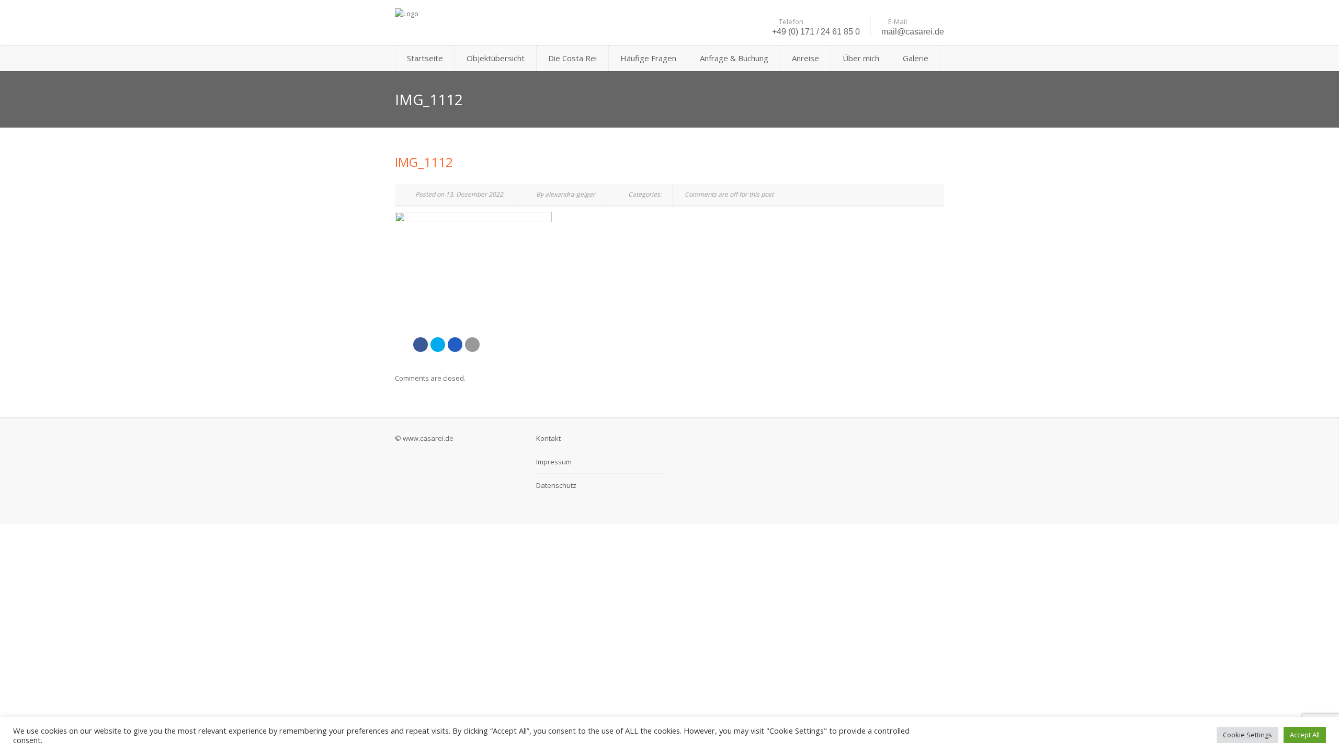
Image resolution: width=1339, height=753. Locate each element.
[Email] (472, 344)
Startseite (425, 58)
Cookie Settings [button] (1247, 734)
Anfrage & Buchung (734, 58)
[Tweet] (437, 344)
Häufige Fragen (648, 58)
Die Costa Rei (572, 58)
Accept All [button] (1305, 734)
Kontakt (548, 438)
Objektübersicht (496, 58)
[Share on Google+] (455, 344)
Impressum (554, 461)
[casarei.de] (481, 13)
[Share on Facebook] (420, 344)
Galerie (915, 58)
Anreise (805, 58)
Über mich (861, 58)
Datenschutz (556, 485)
